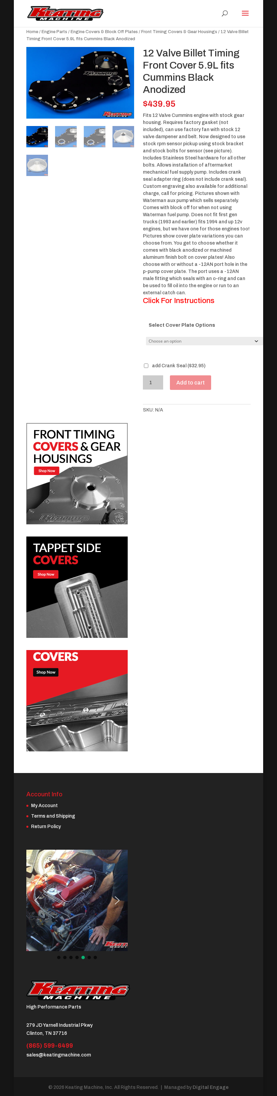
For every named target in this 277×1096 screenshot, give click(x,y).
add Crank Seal (178, 365)
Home (32, 31)
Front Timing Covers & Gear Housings (179, 31)
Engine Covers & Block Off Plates (104, 31)
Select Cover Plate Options (182, 325)
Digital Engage (211, 1087)
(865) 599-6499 (49, 1045)
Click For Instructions (179, 301)
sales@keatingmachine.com (58, 1054)
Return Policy (46, 826)
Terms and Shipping (53, 816)
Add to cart (190, 382)
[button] (36, 900)
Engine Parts (54, 31)
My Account (44, 805)
